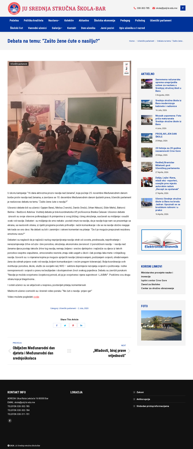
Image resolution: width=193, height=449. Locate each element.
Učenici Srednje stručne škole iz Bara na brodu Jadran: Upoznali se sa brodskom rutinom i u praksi (168, 204)
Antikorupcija (143, 399)
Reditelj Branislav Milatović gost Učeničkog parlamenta (167, 165)
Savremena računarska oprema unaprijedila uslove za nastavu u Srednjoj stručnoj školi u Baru (168, 85)
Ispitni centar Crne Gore (154, 280)
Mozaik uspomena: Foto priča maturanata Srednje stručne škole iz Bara (168, 120)
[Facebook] (182, 8)
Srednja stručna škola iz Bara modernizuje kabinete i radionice (168, 103)
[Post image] (146, 84)
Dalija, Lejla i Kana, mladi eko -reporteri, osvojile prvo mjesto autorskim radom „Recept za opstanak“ (167, 183)
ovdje (36, 296)
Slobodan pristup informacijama (153, 406)
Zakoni (140, 392)
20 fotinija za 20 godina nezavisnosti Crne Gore (168, 149)
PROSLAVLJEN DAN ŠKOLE (166, 135)
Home (131, 41)
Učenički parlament (146, 41)
